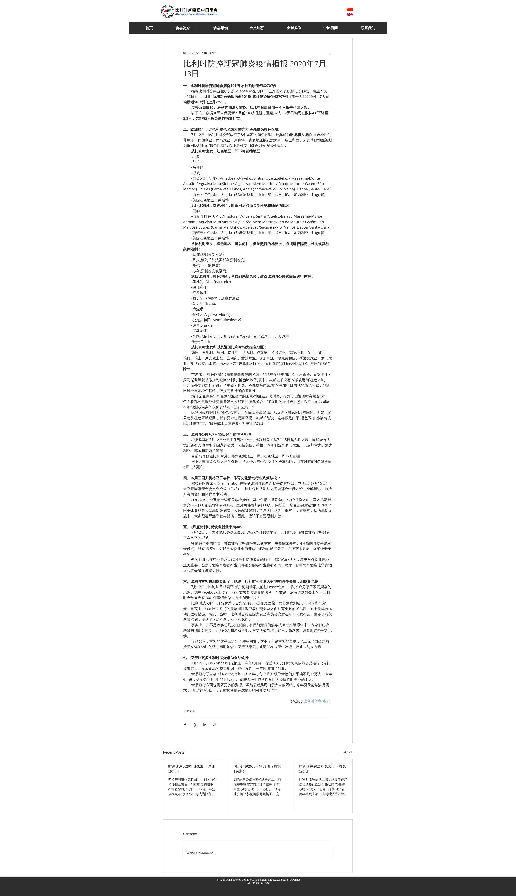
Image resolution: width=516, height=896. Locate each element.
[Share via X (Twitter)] (195, 725)
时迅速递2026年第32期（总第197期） (191, 768)
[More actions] (330, 52)
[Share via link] (215, 725)
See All (348, 752)
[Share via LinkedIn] (205, 725)
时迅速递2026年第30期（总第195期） (322, 768)
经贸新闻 (189, 711)
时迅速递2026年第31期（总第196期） (257, 768)
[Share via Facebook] (185, 725)
